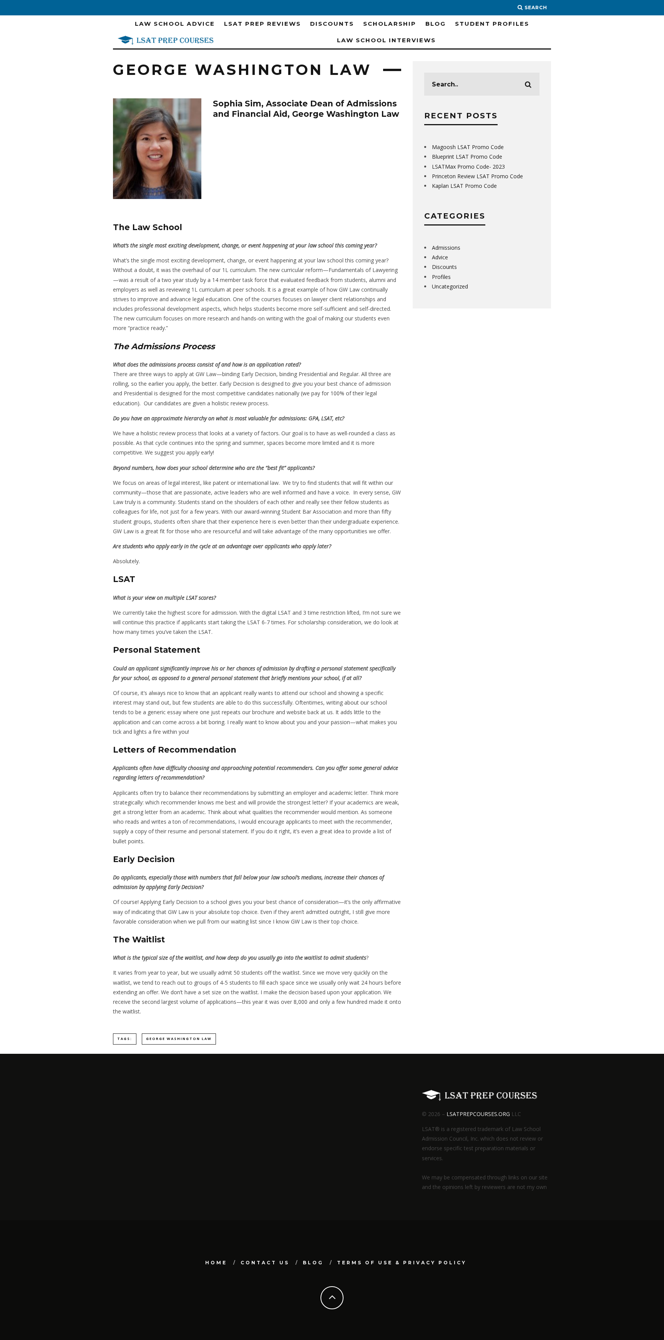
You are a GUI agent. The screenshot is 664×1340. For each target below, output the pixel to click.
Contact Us (265, 1262)
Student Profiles (492, 23)
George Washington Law (179, 1038)
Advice (440, 257)
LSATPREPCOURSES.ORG (478, 1114)
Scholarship (389, 23)
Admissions (446, 247)
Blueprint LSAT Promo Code (467, 156)
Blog (435, 23)
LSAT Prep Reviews (262, 23)
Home (216, 1262)
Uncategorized (450, 286)
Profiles (441, 276)
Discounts (332, 23)
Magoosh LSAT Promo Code (468, 147)
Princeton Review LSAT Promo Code (477, 176)
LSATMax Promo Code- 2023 (468, 166)
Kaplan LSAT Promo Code (464, 185)
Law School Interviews (386, 40)
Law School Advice (175, 23)
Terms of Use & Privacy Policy (401, 1262)
